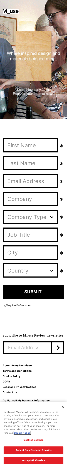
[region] (33, 434)
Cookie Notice (22, 432)
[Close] (63, 407)
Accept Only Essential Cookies (34, 450)
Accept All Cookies (33, 460)
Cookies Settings (33, 439)
